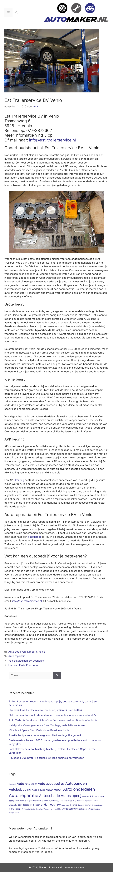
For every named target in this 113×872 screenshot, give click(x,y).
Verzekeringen (82, 809)
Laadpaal (88, 801)
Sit (40, 867)
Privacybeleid (56, 867)
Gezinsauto (70, 800)
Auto (20, 783)
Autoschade (49, 795)
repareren (65, 805)
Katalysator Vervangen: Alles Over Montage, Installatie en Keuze (47, 725)
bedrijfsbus (14, 801)
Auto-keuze (31, 784)
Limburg (32, 651)
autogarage (34, 536)
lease (20, 805)
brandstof (37, 801)
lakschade (13, 805)
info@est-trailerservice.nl (52, 140)
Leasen (36, 805)
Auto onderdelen (79, 789)
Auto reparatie (16, 656)
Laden (95, 801)
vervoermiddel (55, 809)
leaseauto (28, 805)
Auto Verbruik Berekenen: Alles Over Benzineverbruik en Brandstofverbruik (53, 720)
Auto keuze (38, 789)
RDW (58, 804)
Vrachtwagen (94, 809)
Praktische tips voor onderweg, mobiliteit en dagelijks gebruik (45, 735)
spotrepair (99, 805)
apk (14, 784)
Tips (11, 808)
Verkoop (47, 809)
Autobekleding (20, 789)
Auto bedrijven (17, 651)
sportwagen (90, 805)
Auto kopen (54, 789)
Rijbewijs (73, 805)
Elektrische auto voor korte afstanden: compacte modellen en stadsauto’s (52, 715)
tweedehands (29, 809)
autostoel (85, 796)
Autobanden (76, 783)
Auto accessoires (51, 783)
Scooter (81, 805)
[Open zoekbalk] (17, 12)
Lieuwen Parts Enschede (23, 665)
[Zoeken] (57, 675)
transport (19, 809)
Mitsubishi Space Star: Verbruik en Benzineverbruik (39, 730)
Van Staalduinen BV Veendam (26, 660)
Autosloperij (71, 795)
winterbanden (14, 813)
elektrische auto (50, 800)
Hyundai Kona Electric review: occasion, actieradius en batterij (45, 710)
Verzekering (69, 808)
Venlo (41, 651)
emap (44, 867)
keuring (19, 480)
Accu (11, 784)
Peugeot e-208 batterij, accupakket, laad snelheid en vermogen (46, 757)
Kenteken (80, 801)
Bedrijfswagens (26, 801)
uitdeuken (39, 809)
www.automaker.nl (74, 867)
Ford (61, 801)
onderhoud (48, 804)
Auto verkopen (97, 796)
